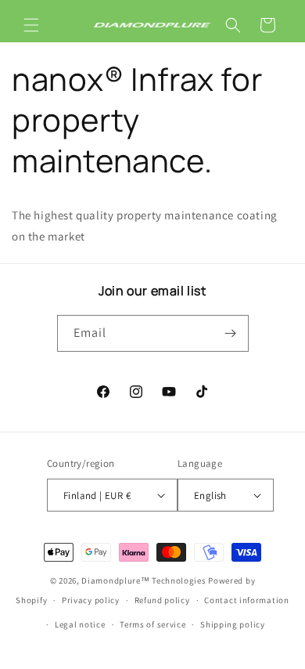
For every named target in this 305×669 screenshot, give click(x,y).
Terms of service (152, 624)
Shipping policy (232, 624)
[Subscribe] (231, 333)
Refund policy (162, 600)
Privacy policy (91, 600)
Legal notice (80, 624)
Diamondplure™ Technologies (143, 580)
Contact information (246, 600)
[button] (31, 25)
